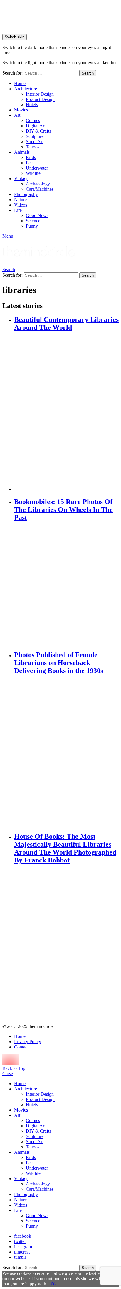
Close (7, 1073)
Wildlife (33, 173)
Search (88, 73)
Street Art (34, 141)
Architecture (25, 88)
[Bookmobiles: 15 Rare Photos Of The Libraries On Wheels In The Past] (66, 586)
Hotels (32, 104)
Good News (37, 215)
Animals (22, 152)
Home (20, 83)
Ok (54, 1283)
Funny (32, 226)
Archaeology (38, 183)
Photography (26, 194)
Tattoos (32, 146)
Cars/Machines (39, 189)
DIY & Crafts (38, 130)
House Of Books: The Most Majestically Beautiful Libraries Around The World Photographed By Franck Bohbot (65, 848)
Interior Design (40, 94)
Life (18, 210)
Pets (29, 162)
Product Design (40, 99)
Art (17, 115)
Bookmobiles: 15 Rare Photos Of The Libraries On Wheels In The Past (63, 509)
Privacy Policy (27, 1041)
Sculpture (34, 136)
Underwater (37, 167)
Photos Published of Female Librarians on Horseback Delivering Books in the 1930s (58, 662)
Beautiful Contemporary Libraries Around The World (66, 323)
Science (33, 220)
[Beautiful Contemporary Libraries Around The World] (66, 412)
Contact (21, 1046)
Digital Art (36, 125)
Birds (31, 157)
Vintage (21, 178)
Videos (20, 204)
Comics (33, 120)
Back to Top (13, 1068)
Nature (20, 199)
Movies (21, 109)
